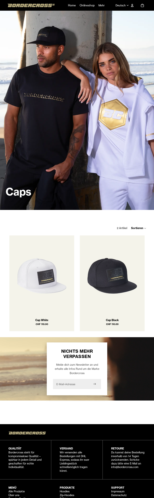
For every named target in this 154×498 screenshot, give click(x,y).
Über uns (13, 495)
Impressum (118, 491)
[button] (138, 228)
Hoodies (64, 491)
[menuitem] (101, 5)
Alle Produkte (16, 491)
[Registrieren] (94, 384)
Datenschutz (119, 495)
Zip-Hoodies (67, 495)
